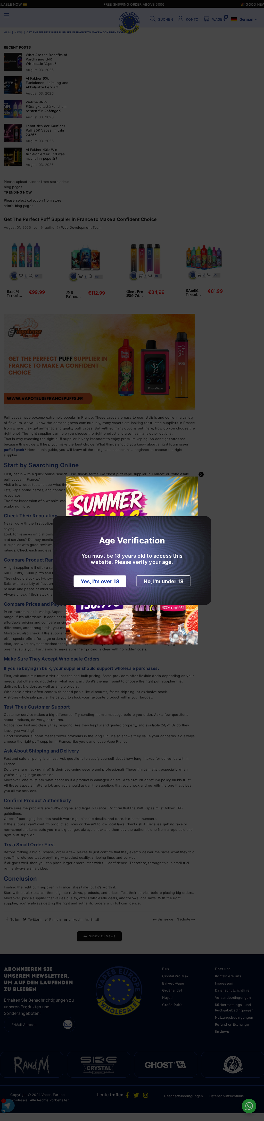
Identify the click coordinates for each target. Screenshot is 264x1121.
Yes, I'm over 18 (100, 581)
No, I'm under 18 (164, 581)
